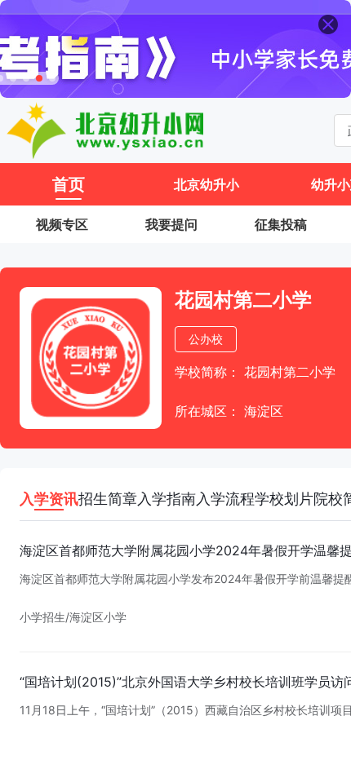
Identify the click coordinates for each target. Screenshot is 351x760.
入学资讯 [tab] (49, 498)
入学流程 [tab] (225, 498)
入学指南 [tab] (166, 498)
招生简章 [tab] (107, 498)
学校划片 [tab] (284, 498)
